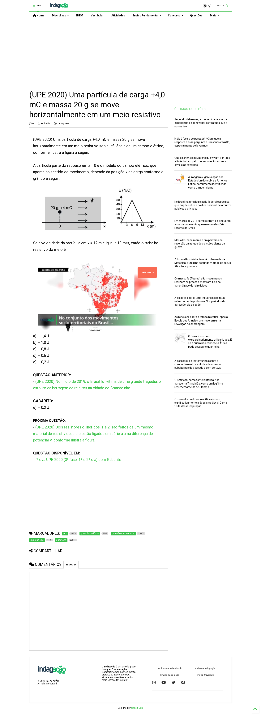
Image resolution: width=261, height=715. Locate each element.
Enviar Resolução (169, 675)
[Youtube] (163, 682)
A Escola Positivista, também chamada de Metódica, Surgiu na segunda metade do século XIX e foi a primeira (203, 263)
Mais (213, 15)
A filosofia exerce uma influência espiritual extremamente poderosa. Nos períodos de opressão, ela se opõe (199, 301)
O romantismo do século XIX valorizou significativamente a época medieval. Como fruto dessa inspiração (200, 403)
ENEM (79, 15)
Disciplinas (59, 15)
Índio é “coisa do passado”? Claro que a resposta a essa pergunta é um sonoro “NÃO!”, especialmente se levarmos (202, 142)
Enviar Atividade (205, 675)
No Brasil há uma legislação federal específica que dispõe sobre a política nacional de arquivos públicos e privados (203, 205)
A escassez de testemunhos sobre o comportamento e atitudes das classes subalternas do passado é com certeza (197, 364)
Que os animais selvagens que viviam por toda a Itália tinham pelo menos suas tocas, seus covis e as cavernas (202, 161)
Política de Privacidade (169, 668)
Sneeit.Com (137, 708)
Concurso (174, 15)
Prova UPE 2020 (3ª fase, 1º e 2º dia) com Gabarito (78, 459)
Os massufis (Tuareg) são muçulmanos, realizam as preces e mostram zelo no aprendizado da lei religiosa (198, 282)
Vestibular (97, 15)
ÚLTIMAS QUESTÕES (190, 109)
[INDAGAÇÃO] (59, 7)
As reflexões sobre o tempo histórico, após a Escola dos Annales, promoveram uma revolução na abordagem (201, 320)
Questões (196, 15)
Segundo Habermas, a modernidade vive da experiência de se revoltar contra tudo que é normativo (200, 123)
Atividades (118, 15)
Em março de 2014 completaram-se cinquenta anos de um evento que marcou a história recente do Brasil (202, 224)
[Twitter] (173, 682)
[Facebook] (183, 682)
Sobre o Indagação (205, 668)
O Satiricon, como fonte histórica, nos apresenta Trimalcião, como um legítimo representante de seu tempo (198, 383)
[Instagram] (154, 682)
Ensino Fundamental (145, 15)
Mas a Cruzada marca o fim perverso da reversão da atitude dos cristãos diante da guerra (199, 244)
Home (40, 15)
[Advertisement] (130, 52)
